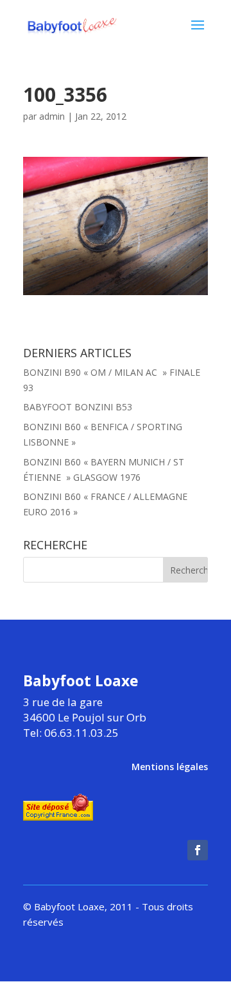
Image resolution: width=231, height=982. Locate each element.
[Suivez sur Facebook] (197, 850)
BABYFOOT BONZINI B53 (77, 407)
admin (52, 116)
